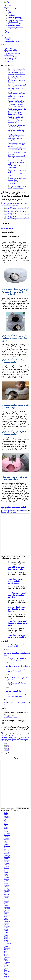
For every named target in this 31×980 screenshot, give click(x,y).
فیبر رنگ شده (11, 15)
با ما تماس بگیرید (9, 32)
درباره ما (6, 7)
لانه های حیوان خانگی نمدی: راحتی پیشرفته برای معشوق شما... (17, 623)
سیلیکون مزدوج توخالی (14, 17)
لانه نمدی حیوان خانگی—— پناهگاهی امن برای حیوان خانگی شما (17, 595)
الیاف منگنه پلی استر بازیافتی (16, 188)
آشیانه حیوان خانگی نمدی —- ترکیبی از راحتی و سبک (17, 568)
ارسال (2, 732)
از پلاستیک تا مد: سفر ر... (12, 691)
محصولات (7, 13)
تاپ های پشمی (12, 28)
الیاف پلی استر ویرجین (14, 25)
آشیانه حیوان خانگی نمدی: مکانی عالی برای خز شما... (17, 636)
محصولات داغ (12, 735)
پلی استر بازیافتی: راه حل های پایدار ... (17, 666)
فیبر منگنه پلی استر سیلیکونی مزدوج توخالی (13, 740)
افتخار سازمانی (12, 8)
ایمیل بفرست (4, 754)
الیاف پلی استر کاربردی (14, 23)
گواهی (9, 12)
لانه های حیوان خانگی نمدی (15, 27)
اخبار (5, 30)
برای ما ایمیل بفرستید (7, 228)
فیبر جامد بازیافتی (13, 22)
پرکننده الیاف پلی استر (15, 737)
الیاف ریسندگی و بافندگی (15, 18)
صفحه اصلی (7, 5)
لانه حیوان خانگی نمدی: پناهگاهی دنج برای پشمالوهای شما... (16, 581)
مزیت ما (10, 10)
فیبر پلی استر (4, 737)
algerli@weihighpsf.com (10, 717)
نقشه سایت (4, 735)
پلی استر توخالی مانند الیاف (15, 20)
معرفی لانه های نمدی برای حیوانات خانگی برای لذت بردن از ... (16, 609)
